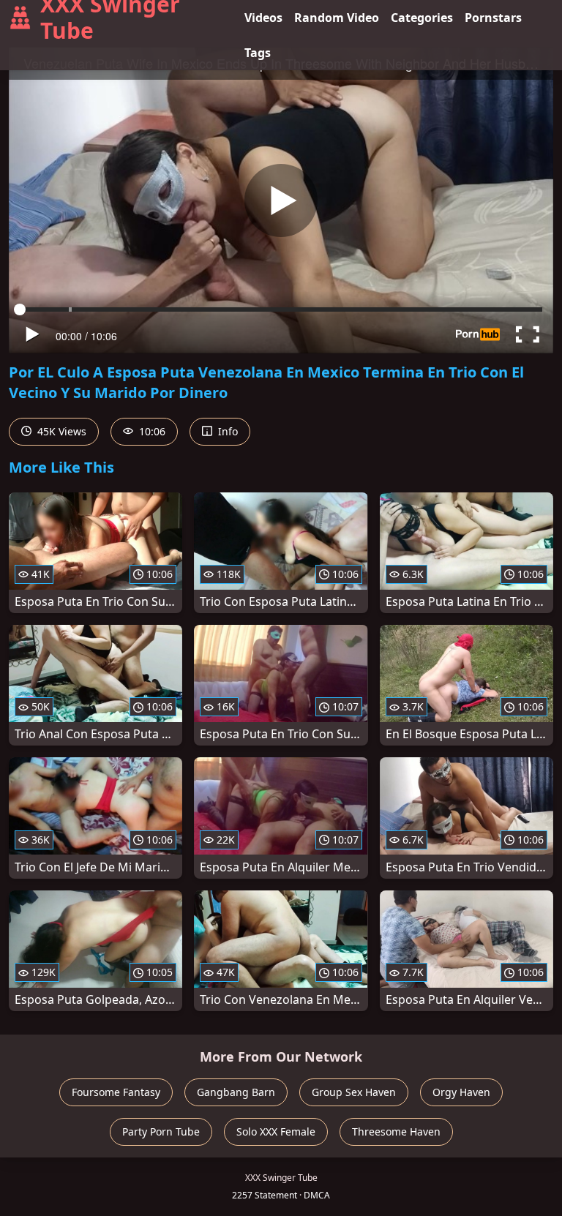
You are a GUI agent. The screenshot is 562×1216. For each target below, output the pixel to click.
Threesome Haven (396, 1131)
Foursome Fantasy (116, 1092)
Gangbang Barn (236, 1092)
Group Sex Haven (354, 1092)
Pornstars (493, 18)
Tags (257, 53)
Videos (263, 18)
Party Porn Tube (161, 1131)
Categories (422, 18)
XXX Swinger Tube (110, 17)
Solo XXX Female (275, 1131)
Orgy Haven (461, 1092)
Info (226, 431)
